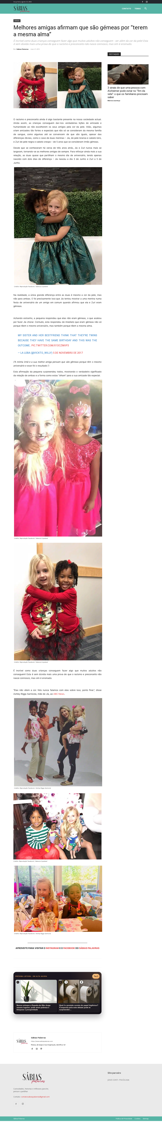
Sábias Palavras (22, 49)
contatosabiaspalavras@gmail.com (35, 1097)
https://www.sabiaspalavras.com (42, 1041)
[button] (146, 9)
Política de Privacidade (124, 1119)
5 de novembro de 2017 (68, 352)
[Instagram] (147, 2)
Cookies (137, 1119)
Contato (126, 8)
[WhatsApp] (48, 54)
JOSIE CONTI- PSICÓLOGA (118, 1080)
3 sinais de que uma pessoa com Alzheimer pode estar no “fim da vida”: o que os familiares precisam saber (128, 92)
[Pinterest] (42, 1049)
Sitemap (146, 1119)
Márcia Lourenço (114, 101)
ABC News (58, 694)
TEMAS (138, 8)
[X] (43, 54)
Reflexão (17, 21)
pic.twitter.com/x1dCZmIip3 (50, 345)
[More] (54, 54)
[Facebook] (142, 2)
